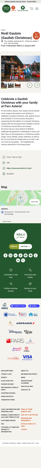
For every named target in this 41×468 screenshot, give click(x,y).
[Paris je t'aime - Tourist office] (6, 8)
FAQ (2, 424)
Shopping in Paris (8, 393)
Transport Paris (8, 400)
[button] (29, 85)
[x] (23, 260)
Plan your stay (7, 381)
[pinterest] (26, 255)
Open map (34, 202)
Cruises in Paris (7, 384)
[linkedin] (15, 255)
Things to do (6, 374)
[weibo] (18, 260)
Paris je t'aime (7, 221)
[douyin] (36, 255)
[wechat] (31, 255)
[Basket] (31, 8)
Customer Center (8, 420)
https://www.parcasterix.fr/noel (19, 168)
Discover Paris (7, 371)
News (23, 377)
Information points (29, 374)
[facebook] (5, 255)
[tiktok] (21, 255)
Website (14, 246)
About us (24, 371)
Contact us (25, 390)
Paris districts (7, 396)
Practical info (27, 386)
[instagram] (10, 255)
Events (4, 377)
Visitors (24, 246)
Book (36, 37)
